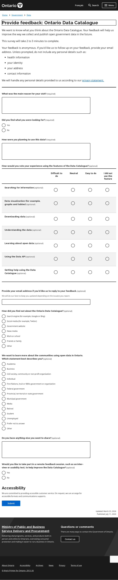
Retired (10, 408)
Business (11, 369)
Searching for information (19, 187)
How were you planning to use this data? (24, 139)
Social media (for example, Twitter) (22, 321)
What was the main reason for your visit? (24, 93)
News (51, 565)
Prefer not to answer (16, 423)
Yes (8, 125)
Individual (11, 379)
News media (12, 331)
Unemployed (12, 418)
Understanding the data (18, 230)
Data (29, 15)
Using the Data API (15, 256)
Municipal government (17, 398)
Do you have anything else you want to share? (26, 438)
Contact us (70, 539)
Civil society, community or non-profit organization (29, 374)
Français (79, 5)
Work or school (13, 336)
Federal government (16, 388)
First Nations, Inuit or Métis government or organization (31, 384)
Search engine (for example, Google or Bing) (26, 316)
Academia (11, 364)
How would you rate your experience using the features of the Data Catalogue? (45, 166)
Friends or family (14, 341)
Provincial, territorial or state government (25, 393)
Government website (16, 326)
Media (9, 403)
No (8, 130)
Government (17, 15)
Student (10, 413)
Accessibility (25, 565)
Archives (39, 565)
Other (9, 346)
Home (4, 15)
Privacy (62, 565)
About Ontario (8, 565)
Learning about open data (19, 243)
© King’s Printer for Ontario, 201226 (18, 570)
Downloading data (15, 216)
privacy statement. (93, 80)
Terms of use (76, 565)
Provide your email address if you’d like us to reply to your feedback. (39, 291)
